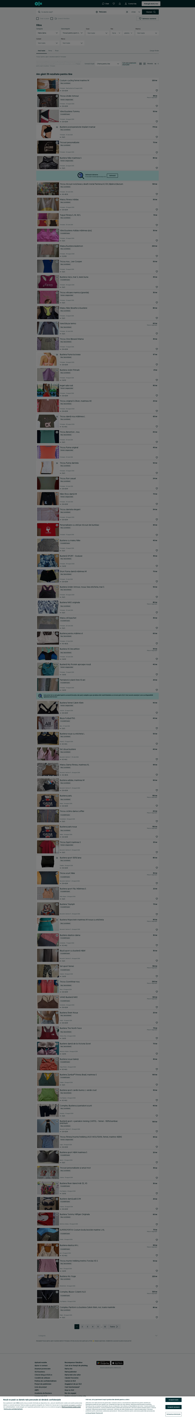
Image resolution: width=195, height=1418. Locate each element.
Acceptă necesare (174, 1407)
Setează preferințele (173, 1414)
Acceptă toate (173, 1400)
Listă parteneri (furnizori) (94, 1413)
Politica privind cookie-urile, (71, 1407)
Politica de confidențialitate (13, 1409)
